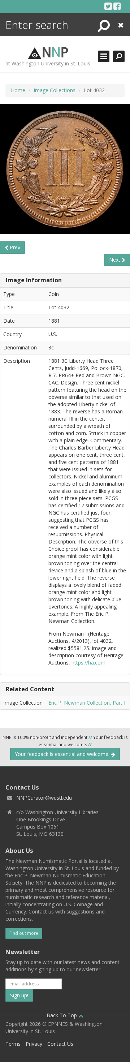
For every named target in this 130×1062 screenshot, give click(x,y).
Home (18, 90)
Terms (13, 1043)
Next (115, 259)
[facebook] (117, 6)
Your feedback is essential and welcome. (63, 754)
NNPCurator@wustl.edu (44, 797)
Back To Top (62, 1015)
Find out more (23, 933)
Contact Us (60, 1043)
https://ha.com (88, 662)
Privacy (34, 1043)
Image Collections (54, 90)
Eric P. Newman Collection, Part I (86, 702)
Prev (14, 247)
